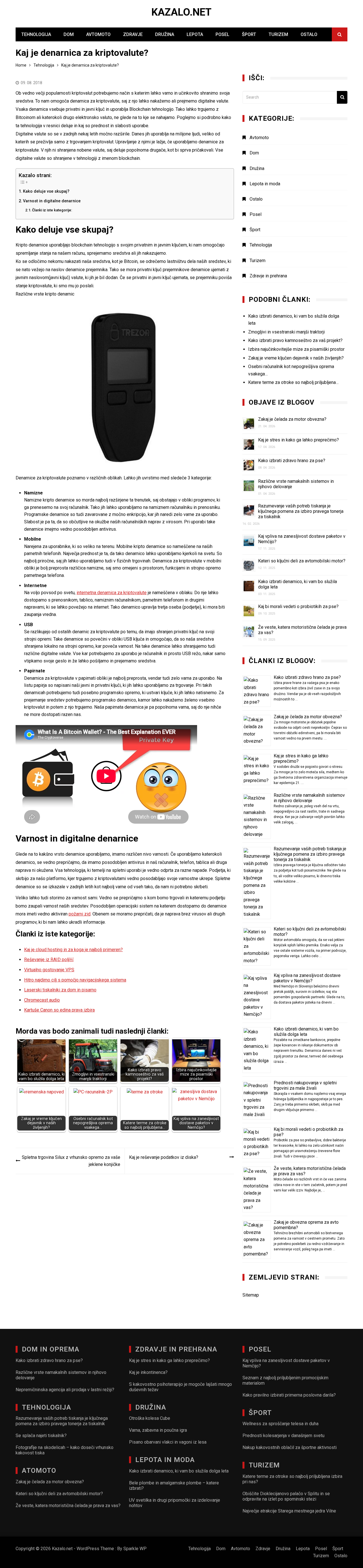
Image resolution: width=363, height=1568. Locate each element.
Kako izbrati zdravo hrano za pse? (291, 460)
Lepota (195, 34)
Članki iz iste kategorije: (52, 210)
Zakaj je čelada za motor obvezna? (292, 419)
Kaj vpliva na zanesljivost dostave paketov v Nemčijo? (307, 978)
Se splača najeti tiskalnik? (41, 1435)
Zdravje (133, 34)
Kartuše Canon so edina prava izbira (59, 1010)
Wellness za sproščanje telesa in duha (280, 1423)
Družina (164, 34)
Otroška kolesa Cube (149, 1418)
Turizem (278, 34)
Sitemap (250, 1295)
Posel (222, 34)
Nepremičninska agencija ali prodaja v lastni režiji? (65, 1389)
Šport (249, 34)
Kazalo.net (181, 12)
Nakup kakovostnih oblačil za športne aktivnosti (289, 1447)
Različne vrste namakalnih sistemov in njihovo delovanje (309, 798)
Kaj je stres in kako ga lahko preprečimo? (298, 440)
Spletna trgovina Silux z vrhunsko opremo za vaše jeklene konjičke (71, 1161)
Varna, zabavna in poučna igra (158, 1430)
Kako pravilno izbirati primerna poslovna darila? (289, 1395)
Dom (69, 34)
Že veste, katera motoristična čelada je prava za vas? (68, 1505)
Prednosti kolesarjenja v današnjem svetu (283, 1435)
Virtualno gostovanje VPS (49, 969)
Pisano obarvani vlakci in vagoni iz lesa (167, 1442)
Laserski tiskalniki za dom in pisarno (60, 990)
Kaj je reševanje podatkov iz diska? (163, 1157)
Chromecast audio (42, 1000)
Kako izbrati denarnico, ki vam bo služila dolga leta (306, 1031)
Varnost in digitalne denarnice (52, 201)
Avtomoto (98, 34)
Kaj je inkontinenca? (148, 1372)
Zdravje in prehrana (268, 276)
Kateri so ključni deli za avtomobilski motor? (301, 561)
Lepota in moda (265, 183)
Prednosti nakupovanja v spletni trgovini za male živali (305, 1085)
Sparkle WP (135, 1548)
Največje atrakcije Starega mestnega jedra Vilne (289, 1511)
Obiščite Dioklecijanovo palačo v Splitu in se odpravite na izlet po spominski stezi (286, 1496)
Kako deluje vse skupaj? (46, 191)
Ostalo (309, 34)
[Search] (342, 97)
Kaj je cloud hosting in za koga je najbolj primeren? (73, 949)
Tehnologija (36, 34)
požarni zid (79, 914)
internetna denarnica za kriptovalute (112, 592)
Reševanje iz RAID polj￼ (48, 959)
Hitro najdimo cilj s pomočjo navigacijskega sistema (75, 980)
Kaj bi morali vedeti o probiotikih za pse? (298, 606)
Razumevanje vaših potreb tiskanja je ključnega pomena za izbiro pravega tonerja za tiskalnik (300, 511)
